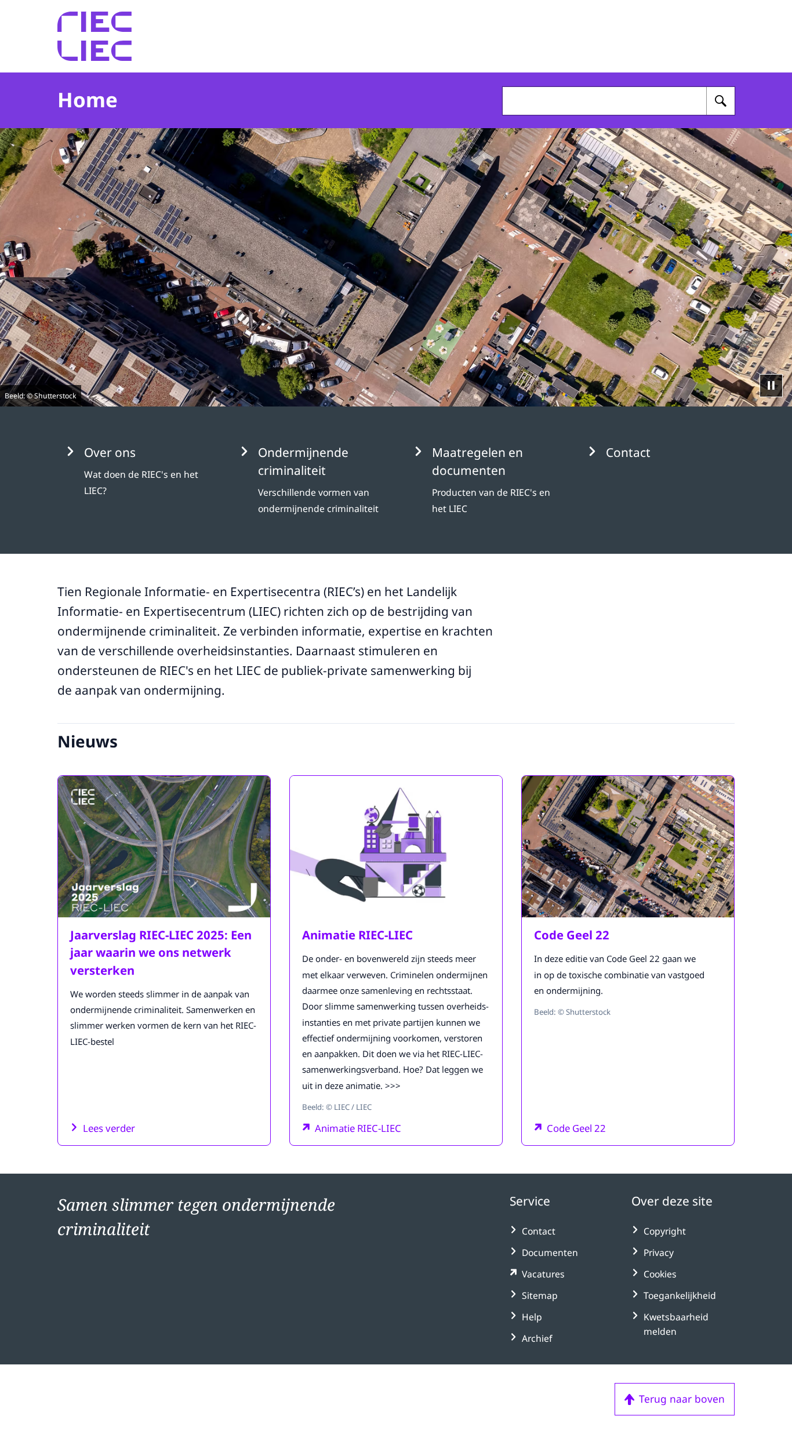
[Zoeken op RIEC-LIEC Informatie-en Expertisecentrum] (721, 101)
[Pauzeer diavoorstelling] (771, 385)
